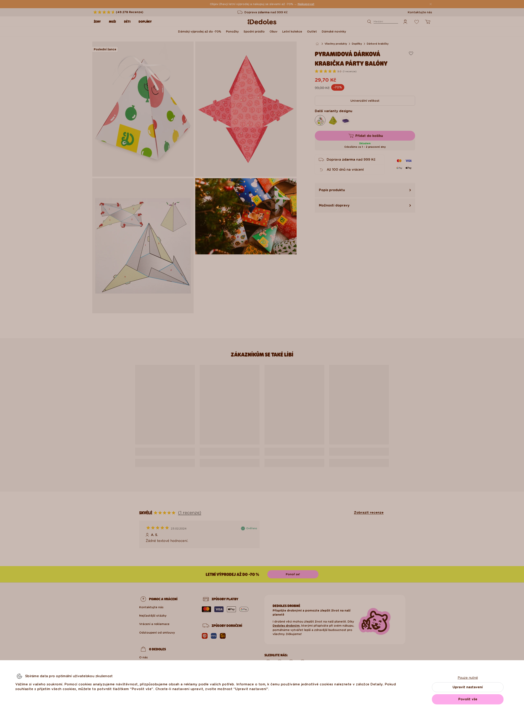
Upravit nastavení (468, 687)
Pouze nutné (468, 678)
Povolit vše (467, 699)
